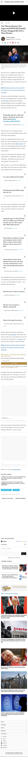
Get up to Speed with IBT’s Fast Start (19, 586)
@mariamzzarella (16, 469)
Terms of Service (7, 367)
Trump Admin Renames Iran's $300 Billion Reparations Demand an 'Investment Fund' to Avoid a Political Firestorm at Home (14, 616)
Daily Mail (5, 101)
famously (20, 339)
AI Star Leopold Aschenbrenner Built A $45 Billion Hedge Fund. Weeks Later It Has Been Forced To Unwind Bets (13, 714)
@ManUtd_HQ (19, 144)
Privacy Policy (15, 367)
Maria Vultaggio (11, 37)
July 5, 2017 (20, 271)
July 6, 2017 (22, 124)
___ (3, 462)
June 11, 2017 (14, 228)
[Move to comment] (18, 42)
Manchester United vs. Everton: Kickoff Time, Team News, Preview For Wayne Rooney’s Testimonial (13, 478)
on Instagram (13, 334)
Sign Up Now (7, 588)
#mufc (14, 119)
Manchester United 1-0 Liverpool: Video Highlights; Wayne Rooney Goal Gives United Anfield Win (13, 484)
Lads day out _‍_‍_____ (7, 418)
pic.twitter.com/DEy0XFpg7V (11, 121)
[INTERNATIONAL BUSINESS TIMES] (14, 2)
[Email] (15, 42)
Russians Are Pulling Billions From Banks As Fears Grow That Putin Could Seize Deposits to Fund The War (13, 641)
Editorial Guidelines (20, 498)
